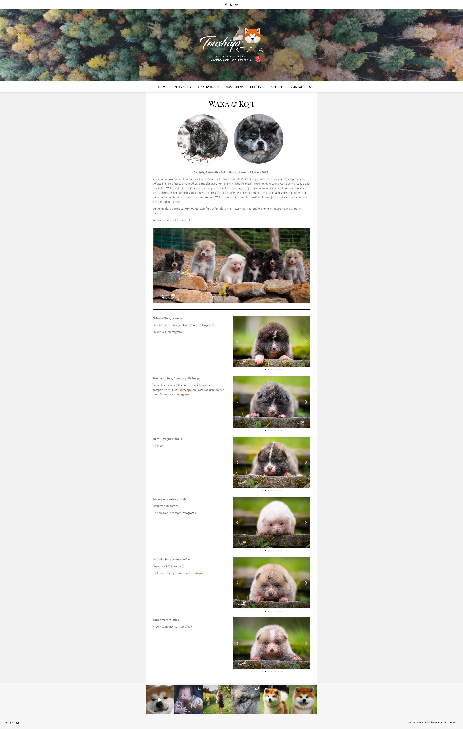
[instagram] (231, 4)
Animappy (185, 390)
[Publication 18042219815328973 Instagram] (160, 699)
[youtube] (236, 4)
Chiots (255, 87)
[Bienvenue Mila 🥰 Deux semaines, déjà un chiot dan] (188, 699)
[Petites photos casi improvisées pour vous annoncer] (217, 699)
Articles (277, 87)
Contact (298, 87)
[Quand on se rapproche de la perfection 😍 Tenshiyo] (303, 699)
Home (162, 87)
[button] (237, 341)
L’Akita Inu (207, 87)
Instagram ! (176, 332)
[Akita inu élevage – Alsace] (231, 38)
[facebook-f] (226, 4)
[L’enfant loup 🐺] (246, 699)
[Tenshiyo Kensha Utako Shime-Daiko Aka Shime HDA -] (274, 699)
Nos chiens (235, 87)
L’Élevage (181, 87)
